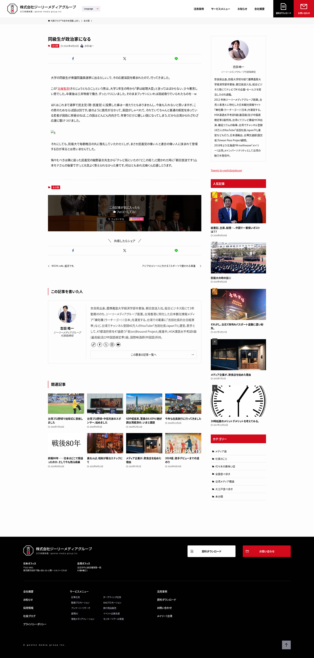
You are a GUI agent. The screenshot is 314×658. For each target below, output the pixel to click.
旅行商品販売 (109, 608)
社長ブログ (29, 616)
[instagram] (112, 344)
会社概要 (259, 9)
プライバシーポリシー (35, 624)
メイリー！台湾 (164, 616)
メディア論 (221, 451)
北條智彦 (63, 88)
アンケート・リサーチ (80, 608)
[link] (93, 344)
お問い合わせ (304, 13)
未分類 (55, 45)
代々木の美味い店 (225, 466)
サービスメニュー (220, 9)
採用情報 (28, 608)
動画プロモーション (80, 602)
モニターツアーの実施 (113, 619)
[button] (73, 59)
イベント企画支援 (111, 613)
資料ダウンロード (283, 13)
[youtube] (118, 344)
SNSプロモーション (112, 602)
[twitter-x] (106, 344)
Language (88, 8)
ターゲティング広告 (112, 597)
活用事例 (199, 9)
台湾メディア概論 (224, 481)
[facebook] (99, 344)
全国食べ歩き (222, 474)
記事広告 (75, 597)
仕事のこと (221, 458)
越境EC (74, 613)
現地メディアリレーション (82, 619)
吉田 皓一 (67, 328)
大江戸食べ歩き (224, 489)
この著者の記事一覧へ (143, 355)
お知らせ (242, 9)
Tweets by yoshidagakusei (226, 170)
